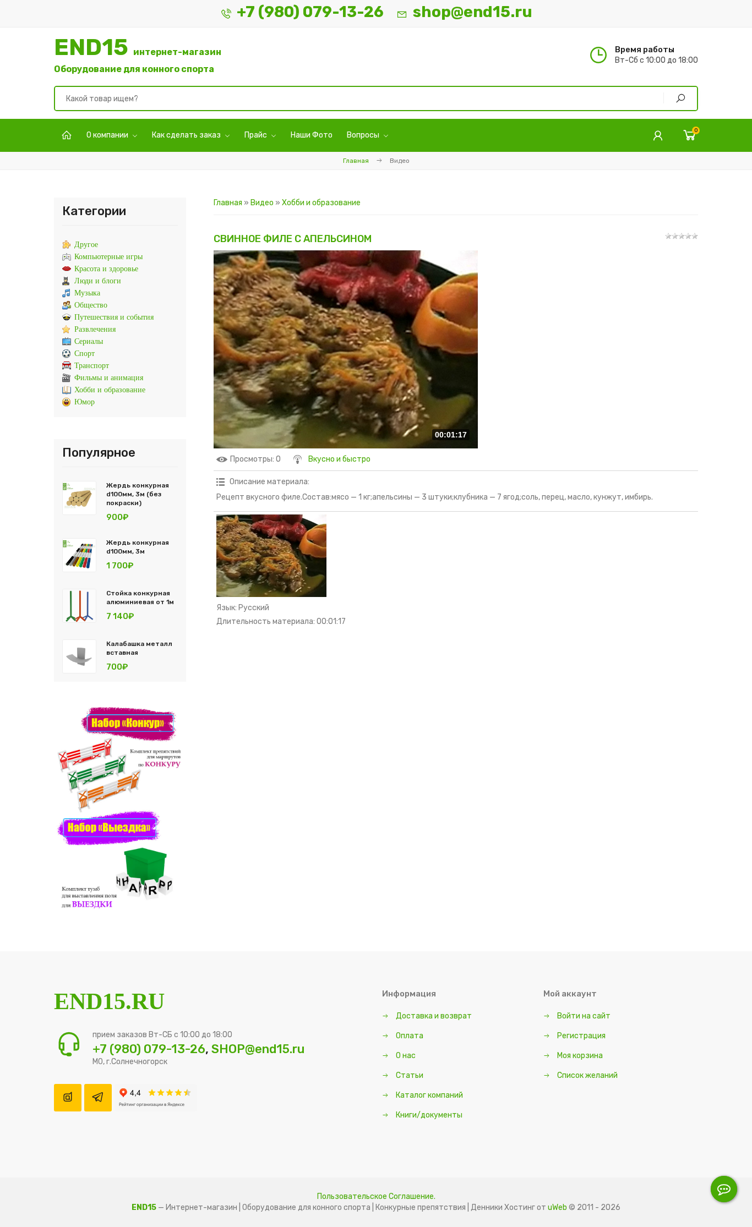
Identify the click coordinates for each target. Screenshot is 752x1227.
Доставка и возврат (433, 1016)
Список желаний (586, 1075)
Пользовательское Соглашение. (376, 1196)
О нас (405, 1055)
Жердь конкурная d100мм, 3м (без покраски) (137, 494)
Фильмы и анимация (108, 378)
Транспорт (91, 365)
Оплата (408, 1035)
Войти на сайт (583, 1016)
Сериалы (88, 341)
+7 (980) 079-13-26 (310, 12)
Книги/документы (428, 1115)
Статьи (408, 1075)
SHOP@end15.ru (257, 1049)
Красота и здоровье (106, 269)
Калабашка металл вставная (139, 648)
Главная (356, 161)
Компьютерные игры (108, 257)
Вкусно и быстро (339, 459)
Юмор (84, 402)
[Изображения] (271, 555)
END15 (137, 55)
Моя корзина (579, 1055)
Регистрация (580, 1035)
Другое (86, 244)
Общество (90, 305)
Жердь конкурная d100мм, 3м (137, 547)
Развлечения (95, 329)
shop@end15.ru (472, 12)
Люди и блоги (97, 281)
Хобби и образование (321, 202)
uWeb (557, 1207)
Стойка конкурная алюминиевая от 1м (140, 597)
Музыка (87, 293)
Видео (262, 202)
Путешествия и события (114, 317)
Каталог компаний (428, 1095)
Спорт (84, 353)
